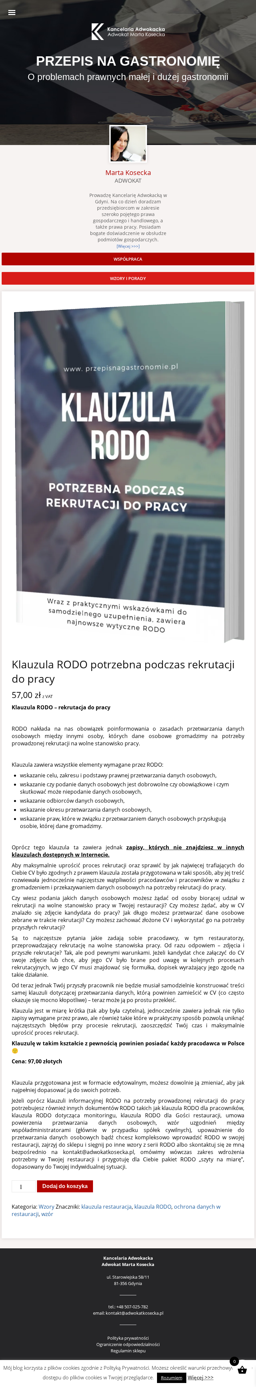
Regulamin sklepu (128, 1351)
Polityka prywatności (128, 1338)
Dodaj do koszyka (65, 1186)
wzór (47, 1214)
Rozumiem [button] (171, 1378)
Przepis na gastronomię (128, 61)
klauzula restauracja (106, 1206)
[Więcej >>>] (128, 246)
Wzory (46, 1206)
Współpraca (128, 259)
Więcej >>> (201, 1377)
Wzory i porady (128, 278)
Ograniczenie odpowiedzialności (128, 1344)
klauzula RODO (152, 1206)
